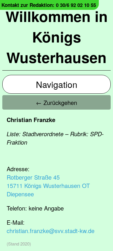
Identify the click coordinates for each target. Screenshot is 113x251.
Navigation (56, 84)
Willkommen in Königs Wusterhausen (57, 36)
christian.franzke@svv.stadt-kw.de (50, 230)
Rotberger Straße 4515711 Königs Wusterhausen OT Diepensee (48, 185)
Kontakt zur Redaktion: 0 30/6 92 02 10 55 (48, 4)
